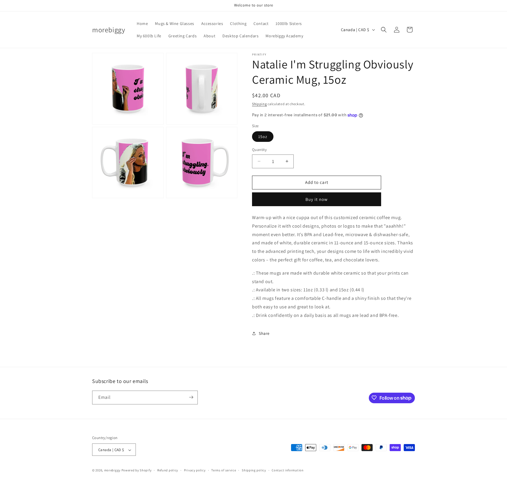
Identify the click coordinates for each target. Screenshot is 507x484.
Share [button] (264, 333)
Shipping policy (254, 470)
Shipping (259, 104)
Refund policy (167, 470)
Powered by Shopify (136, 470)
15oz (262, 136)
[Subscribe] (191, 397)
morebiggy (112, 470)
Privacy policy (195, 470)
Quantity (259, 149)
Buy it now (316, 199)
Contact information (287, 470)
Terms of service (223, 470)
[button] (383, 29)
